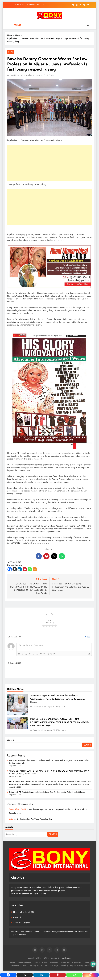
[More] (35, 569)
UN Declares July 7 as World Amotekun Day (34, 819)
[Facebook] (9, 569)
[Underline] (26, 653)
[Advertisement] (49, 163)
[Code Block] (44, 653)
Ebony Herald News (19, 965)
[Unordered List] (37, 653)
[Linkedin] (20, 569)
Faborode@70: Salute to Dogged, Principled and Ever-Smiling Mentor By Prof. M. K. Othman (25, 5)
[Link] (48, 653)
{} (51, 653)
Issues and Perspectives (71, 962)
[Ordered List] (33, 653)
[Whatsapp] (30, 569)
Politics (37, 962)
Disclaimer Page (51, 965)
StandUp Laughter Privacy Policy (75, 965)
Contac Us (17, 917)
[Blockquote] (41, 653)
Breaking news (24, 962)
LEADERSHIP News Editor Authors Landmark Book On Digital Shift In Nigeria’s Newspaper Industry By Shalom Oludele (49, 762)
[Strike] (30, 653)
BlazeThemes (65, 958)
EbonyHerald (14, 75)
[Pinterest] (25, 569)
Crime (44, 962)
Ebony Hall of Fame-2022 (23, 912)
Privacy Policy (36, 965)
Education (54, 962)
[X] (15, 569)
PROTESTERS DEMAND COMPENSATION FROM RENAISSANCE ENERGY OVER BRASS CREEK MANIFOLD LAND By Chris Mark (59, 722)
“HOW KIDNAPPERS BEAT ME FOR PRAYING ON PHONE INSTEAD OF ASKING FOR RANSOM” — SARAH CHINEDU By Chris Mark (50, 772)
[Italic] (22, 653)
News (10, 52)
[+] (54, 653)
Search (10, 740)
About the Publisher (21, 922)
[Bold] (19, 653)
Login (89, 637)
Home (12, 962)
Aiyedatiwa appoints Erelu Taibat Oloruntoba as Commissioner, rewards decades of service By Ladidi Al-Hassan (58, 699)
